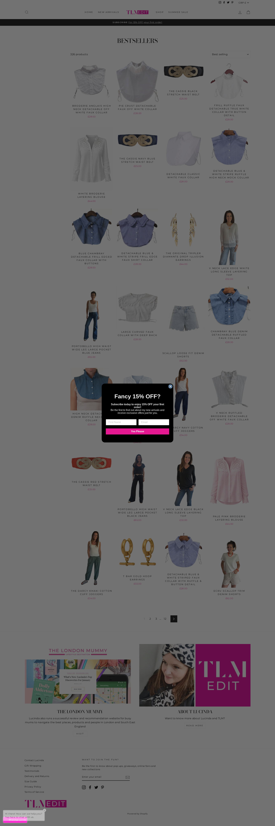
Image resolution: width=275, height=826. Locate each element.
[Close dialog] (170, 386)
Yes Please (137, 431)
